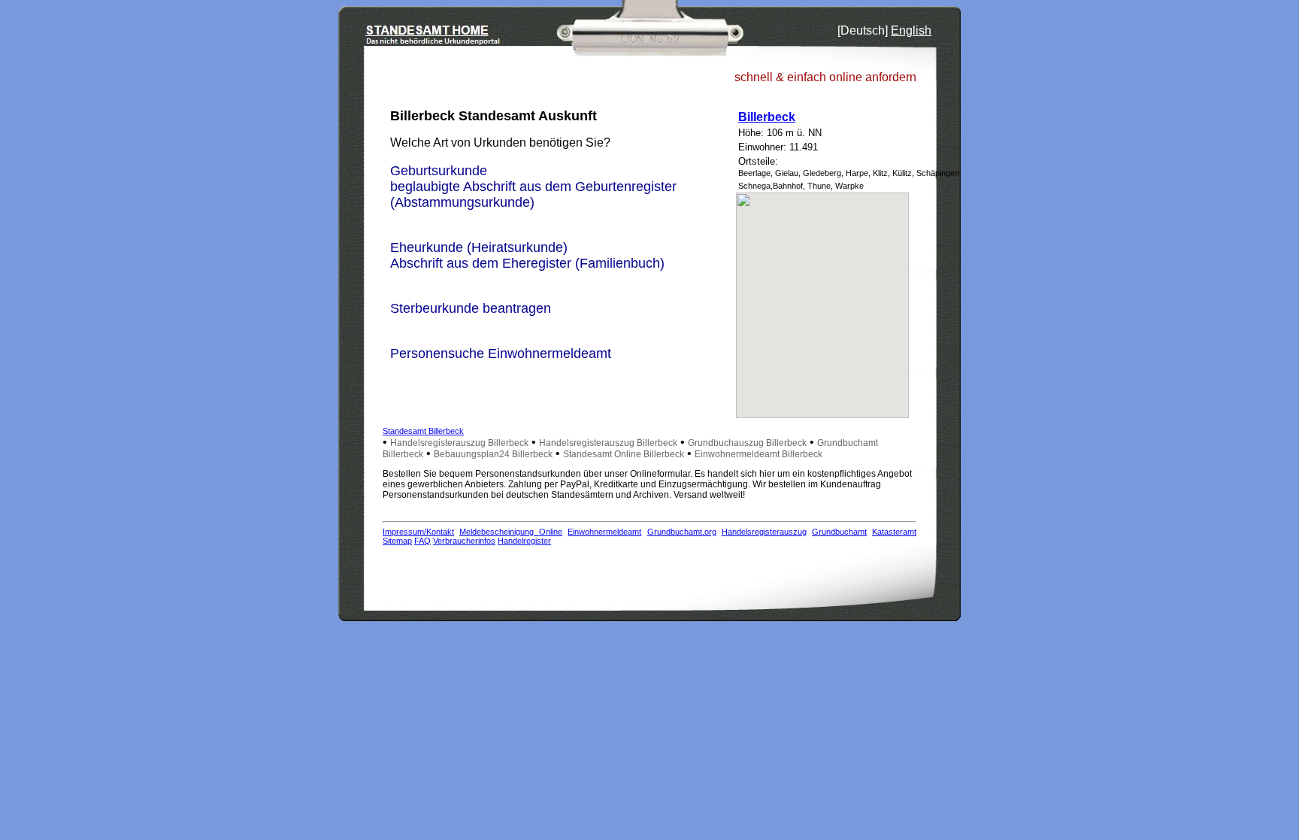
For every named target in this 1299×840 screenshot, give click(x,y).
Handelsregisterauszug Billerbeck (459, 443)
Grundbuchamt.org (681, 531)
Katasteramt (894, 531)
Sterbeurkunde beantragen (470, 308)
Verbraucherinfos (464, 540)
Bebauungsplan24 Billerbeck (493, 454)
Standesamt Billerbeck (423, 430)
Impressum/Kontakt (418, 531)
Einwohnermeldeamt (604, 531)
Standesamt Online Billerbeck (623, 454)
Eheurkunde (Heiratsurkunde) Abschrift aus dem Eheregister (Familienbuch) (527, 255)
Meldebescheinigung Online (510, 531)
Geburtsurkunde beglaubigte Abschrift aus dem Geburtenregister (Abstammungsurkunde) (533, 186)
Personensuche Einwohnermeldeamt (500, 353)
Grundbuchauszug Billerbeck (747, 443)
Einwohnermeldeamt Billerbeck (758, 454)
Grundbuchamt (839, 531)
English (911, 30)
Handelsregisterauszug (764, 531)
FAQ (422, 540)
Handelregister (524, 540)
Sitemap (397, 540)
